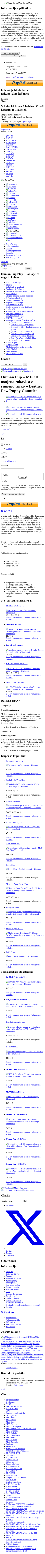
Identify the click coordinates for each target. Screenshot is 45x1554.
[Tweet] (2, 444)
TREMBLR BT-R (13, 1453)
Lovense (9, 1502)
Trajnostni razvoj (12, 1400)
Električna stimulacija (14, 314)
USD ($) (9, 138)
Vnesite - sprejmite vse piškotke (13, 56)
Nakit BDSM (11, 349)
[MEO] (6, 266)
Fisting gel (10, 1462)
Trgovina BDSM (12, 1274)
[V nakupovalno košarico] (1, 58)
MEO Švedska (12, 1431)
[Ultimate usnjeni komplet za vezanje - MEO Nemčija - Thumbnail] (25, 850)
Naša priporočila (12, 246)
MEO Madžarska (13, 1435)
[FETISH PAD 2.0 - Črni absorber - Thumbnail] (25, 613)
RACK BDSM (12, 1409)
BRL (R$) (10, 145)
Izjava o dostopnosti (14, 1294)
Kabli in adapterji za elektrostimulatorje (21, 1540)
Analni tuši (10, 309)
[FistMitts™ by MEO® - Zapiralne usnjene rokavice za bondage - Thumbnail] (25, 984)
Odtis (8, 1292)
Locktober (10, 1444)
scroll (3, 1389)
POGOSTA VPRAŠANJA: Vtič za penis (22, 1526)
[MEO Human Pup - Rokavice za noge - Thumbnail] (25, 1099)
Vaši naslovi (11, 1322)
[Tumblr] (5, 444)
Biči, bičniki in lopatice (15, 316)
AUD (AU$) (11, 140)
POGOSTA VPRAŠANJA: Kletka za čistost (24, 1524)
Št (2, 438)
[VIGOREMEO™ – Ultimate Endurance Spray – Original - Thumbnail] (25, 671)
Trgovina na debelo (13, 255)
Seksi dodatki (11, 351)
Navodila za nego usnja (15, 1522)
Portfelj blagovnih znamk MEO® (19, 1546)
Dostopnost (10, 1402)
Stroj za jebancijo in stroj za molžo (19, 296)
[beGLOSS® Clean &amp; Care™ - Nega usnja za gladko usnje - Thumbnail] (25, 689)
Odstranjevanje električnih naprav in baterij (23, 1305)
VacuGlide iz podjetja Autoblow (18, 1506)
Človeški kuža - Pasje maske (22, 325)
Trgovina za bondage (14, 302)
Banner (9, 1276)
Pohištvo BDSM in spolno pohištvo (20, 311)
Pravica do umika (13, 1285)
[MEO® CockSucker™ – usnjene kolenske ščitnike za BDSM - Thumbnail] (25, 1076)
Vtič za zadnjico (12, 1466)
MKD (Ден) (11, 160)
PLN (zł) (9, 165)
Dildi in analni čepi (13, 282)
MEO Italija (10, 1422)
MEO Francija (11, 1420)
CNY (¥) (9, 151)
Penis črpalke (11, 294)
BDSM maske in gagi (14, 305)
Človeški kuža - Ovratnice (21, 331)
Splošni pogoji (11, 1280)
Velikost (6, 475)
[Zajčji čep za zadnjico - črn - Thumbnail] (23, 956)
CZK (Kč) (10, 154)
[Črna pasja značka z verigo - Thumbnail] (23, 765)
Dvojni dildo (11, 1480)
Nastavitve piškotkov (14, 1303)
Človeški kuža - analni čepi (21, 322)
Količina (4, 465)
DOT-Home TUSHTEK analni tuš (20, 1504)
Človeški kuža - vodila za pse (22, 334)
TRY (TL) (10, 174)
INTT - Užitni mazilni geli (16, 1509)
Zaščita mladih (12, 1368)
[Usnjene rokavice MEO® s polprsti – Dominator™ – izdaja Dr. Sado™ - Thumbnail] (25, 1006)
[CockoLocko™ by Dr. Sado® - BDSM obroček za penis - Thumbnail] (25, 786)
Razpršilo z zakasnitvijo (15, 1413)
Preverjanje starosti (13, 1542)
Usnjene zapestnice (13, 1482)
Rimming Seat (11, 1475)
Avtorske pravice (12, 1289)
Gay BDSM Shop (13, 1493)
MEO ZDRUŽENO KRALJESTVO (21, 1429)
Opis (3, 433)
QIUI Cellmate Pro (13, 1484)
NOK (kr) (10, 163)
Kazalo (9, 1307)
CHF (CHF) (11, 149)
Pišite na (4, 262)
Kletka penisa (11, 1486)
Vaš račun (7, 1312)
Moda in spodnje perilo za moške (19, 347)
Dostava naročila (12, 1287)
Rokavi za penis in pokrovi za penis (20, 291)
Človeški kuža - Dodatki (20, 340)
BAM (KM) (11, 143)
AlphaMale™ (11, 1457)
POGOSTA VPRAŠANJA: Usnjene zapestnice (25, 1511)
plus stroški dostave (8, 461)
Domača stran (11, 244)
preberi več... (6, 429)
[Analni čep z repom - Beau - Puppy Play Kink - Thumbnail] (25, 829)
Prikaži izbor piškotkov (10, 53)
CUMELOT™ (12, 1460)
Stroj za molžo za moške (15, 1449)
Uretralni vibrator (13, 1489)
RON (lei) (10, 167)
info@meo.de (17, 1385)
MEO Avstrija (11, 1415)
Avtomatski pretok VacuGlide (17, 1451)
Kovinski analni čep (14, 1469)
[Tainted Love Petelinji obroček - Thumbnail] (24, 869)
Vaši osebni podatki (13, 1324)
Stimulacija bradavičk (14, 300)
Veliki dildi (10, 1446)
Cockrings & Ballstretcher (16, 289)
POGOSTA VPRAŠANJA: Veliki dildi (21, 1533)
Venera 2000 (11, 1535)
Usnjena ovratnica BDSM (16, 1477)
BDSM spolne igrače (14, 318)
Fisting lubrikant (12, 1464)
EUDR (9, 1537)
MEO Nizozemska (13, 1426)
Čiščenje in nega (12, 1544)
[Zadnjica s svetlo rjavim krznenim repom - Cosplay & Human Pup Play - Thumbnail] (25, 914)
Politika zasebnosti (13, 1300)
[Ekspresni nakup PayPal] (24, 85)
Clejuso (9, 1495)
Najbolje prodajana (13, 251)
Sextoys (9, 285)
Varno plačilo (11, 1283)
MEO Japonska (12, 1442)
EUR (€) (9, 136)
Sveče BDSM (11, 1500)
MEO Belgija (11, 1433)
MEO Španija (11, 1424)
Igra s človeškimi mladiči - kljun (23, 338)
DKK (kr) (10, 156)
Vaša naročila (11, 1318)
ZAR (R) (9, 176)
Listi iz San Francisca (14, 354)
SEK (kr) (9, 171)
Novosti (9, 248)
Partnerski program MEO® (17, 1551)
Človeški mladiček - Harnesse (22, 336)
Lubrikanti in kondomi (15, 287)
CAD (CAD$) (12, 147)
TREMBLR (11, 1473)
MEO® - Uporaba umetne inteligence (21, 1549)
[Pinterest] (9, 444)
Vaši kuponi (10, 1327)
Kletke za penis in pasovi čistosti (19, 307)
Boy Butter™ (11, 1471)
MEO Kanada (11, 1440)
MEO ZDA (10, 1437)
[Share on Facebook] (7, 444)
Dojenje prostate (12, 1491)
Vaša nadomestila (13, 1320)
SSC (8, 1411)
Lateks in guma (12, 342)
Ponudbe (9, 253)
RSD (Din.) (10, 169)
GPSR (9, 511)
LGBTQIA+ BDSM (14, 1406)
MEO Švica (10, 1417)
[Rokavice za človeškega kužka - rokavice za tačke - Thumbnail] (25, 1054)
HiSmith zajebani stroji (15, 298)
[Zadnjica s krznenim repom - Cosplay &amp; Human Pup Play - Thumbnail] (25, 652)
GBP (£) (9, 158)
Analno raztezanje (13, 1497)
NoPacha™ (10, 1455)
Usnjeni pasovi (12, 345)
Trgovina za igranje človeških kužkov (21, 320)
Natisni (9, 449)
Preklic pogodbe (12, 257)
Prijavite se (5, 129)
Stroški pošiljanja (13, 1298)
